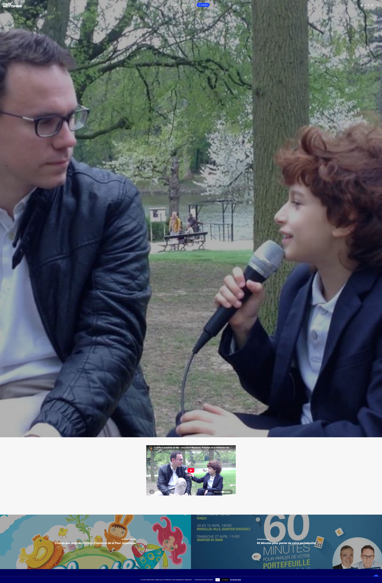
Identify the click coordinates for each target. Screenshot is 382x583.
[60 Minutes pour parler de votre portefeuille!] (286, 542)
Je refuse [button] (225, 580)
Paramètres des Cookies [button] (204, 580)
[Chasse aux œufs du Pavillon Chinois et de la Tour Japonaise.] (95, 542)
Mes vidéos (123, 259)
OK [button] (218, 580)
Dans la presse (112, 259)
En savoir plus (235, 580)
